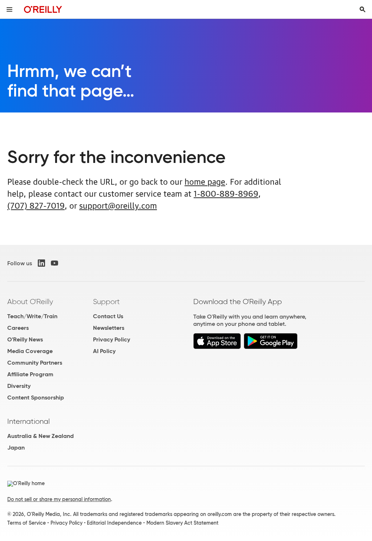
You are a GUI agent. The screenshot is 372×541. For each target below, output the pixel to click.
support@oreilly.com (118, 204)
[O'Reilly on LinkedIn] (41, 263)
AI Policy (104, 351)
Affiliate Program (30, 374)
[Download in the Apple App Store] (217, 347)
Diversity (19, 386)
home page (205, 181)
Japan (16, 447)
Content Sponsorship (35, 397)
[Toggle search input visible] (362, 9)
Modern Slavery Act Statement (182, 523)
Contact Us (108, 316)
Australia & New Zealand (40, 436)
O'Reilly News (25, 339)
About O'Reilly (30, 301)
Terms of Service (26, 523)
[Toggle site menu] (9, 9)
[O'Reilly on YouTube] (54, 263)
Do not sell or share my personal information (59, 499)
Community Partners (34, 362)
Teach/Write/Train (32, 316)
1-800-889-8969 (226, 192)
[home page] (43, 9)
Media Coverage (30, 351)
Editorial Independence (114, 523)
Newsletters (108, 328)
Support (106, 301)
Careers (18, 328)
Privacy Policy (111, 339)
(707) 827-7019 (36, 204)
